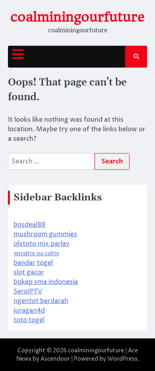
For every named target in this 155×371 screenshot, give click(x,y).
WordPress (122, 359)
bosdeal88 (29, 224)
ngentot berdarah (41, 301)
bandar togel (33, 262)
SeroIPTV (28, 291)
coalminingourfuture (77, 17)
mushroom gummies (45, 234)
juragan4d (29, 310)
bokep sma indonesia (46, 282)
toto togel (29, 320)
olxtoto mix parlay (42, 243)
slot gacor (29, 272)
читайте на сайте (36, 253)
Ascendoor (55, 359)
